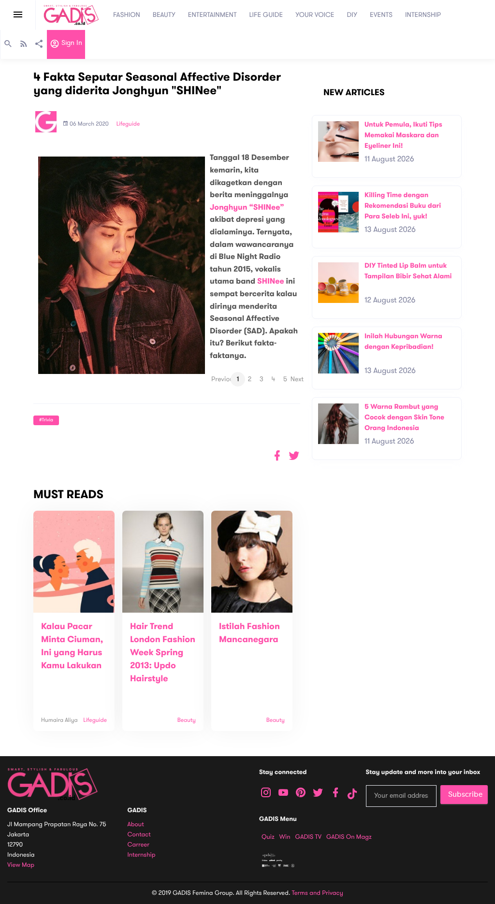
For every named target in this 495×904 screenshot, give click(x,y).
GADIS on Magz (349, 836)
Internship (142, 855)
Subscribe (465, 794)
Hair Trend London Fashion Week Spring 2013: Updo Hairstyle (162, 653)
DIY (352, 14)
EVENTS (381, 14)
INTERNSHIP (423, 14)
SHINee (271, 281)
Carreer (139, 845)
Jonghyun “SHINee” (247, 207)
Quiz (268, 836)
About (136, 824)
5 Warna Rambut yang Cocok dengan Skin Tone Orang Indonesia (404, 417)
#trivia (46, 420)
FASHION (126, 14)
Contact (139, 835)
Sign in (70, 43)
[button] (294, 455)
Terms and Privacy (317, 893)
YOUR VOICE (314, 14)
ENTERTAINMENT (212, 14)
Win (285, 836)
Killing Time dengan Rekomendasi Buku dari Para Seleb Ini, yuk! (402, 205)
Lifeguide (128, 124)
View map (20, 865)
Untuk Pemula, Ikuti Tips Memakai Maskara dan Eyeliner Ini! (403, 135)
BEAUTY (164, 14)
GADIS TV (308, 836)
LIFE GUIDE (266, 14)
